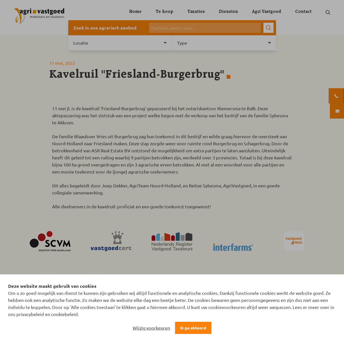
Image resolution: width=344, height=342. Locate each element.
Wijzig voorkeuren (151, 327)
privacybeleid (30, 314)
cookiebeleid (64, 314)
